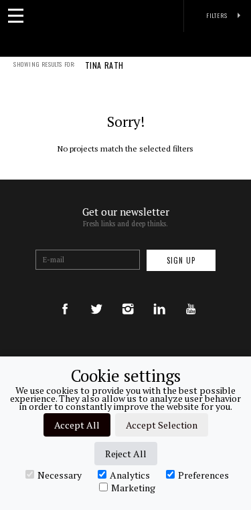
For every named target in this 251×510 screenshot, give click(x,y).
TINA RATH (104, 66)
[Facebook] (65, 296)
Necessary (59, 475)
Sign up (181, 260)
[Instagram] (128, 296)
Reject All (126, 453)
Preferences (203, 475)
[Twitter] (96, 296)
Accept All (77, 425)
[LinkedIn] (159, 296)
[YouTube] (190, 296)
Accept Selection (161, 425)
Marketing (133, 487)
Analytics (130, 475)
